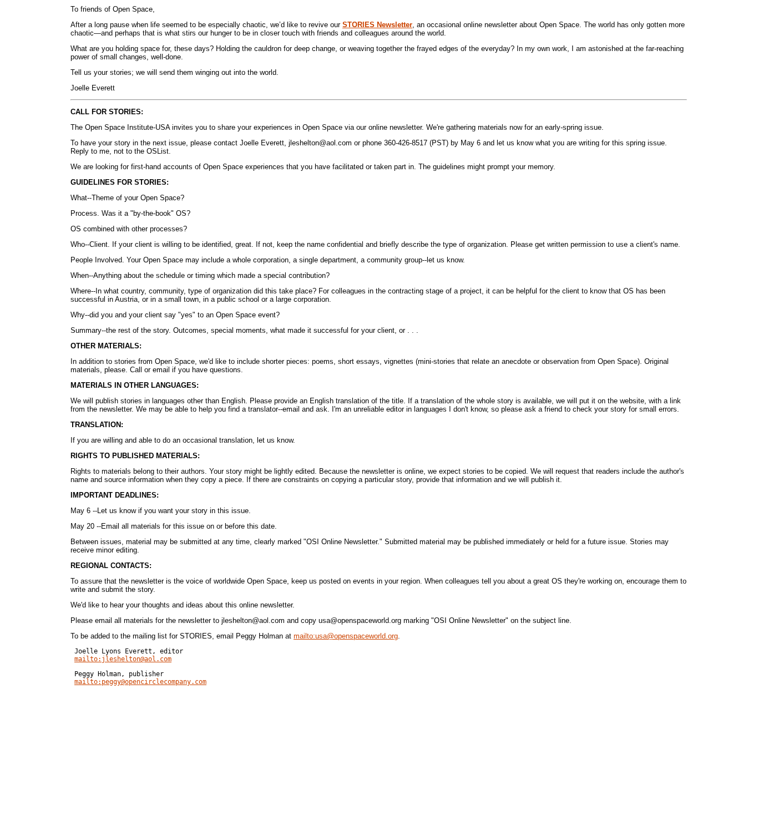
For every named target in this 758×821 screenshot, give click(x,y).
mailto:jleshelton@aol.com (122, 659)
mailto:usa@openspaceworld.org (346, 636)
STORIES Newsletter (377, 25)
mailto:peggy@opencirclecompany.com (140, 682)
